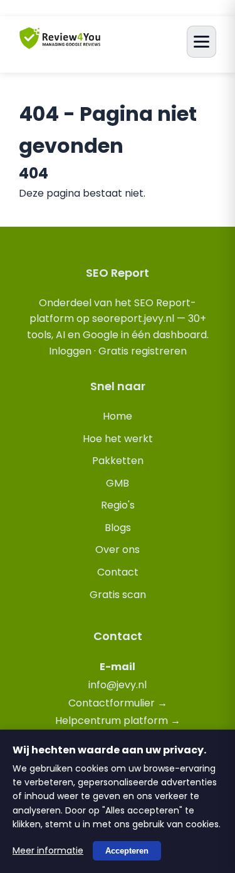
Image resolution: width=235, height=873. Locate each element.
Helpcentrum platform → (117, 720)
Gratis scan (118, 594)
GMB (117, 483)
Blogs (118, 527)
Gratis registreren (142, 351)
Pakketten (118, 460)
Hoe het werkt (118, 438)
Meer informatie (48, 850)
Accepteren (127, 850)
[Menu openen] (201, 42)
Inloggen (70, 351)
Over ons (117, 549)
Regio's (118, 505)
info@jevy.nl (117, 685)
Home (117, 416)
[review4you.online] (60, 43)
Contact (117, 572)
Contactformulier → (117, 703)
